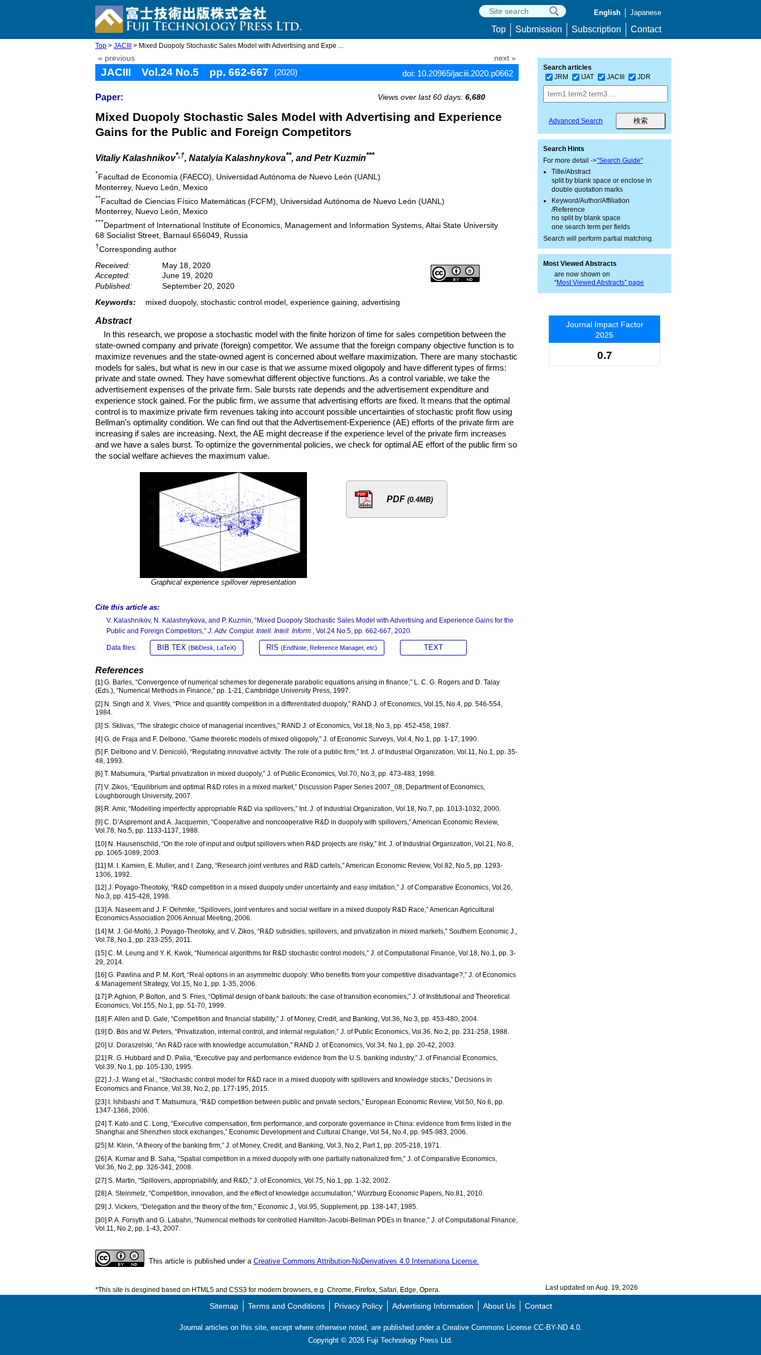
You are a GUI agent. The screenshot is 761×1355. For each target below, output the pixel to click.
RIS (321, 647)
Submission (538, 29)
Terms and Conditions (286, 1305)
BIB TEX (196, 647)
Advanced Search (576, 121)
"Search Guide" (620, 160)
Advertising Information (433, 1305)
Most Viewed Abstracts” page (600, 282)
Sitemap (223, 1305)
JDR (644, 77)
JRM (561, 77)
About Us (499, 1305)
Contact (646, 29)
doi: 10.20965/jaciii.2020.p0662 (457, 73)
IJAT (587, 77)
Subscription (596, 29)
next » (505, 58)
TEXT (433, 647)
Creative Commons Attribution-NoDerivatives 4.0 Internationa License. (366, 1261)
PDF (410, 499)
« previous (116, 58)
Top (498, 29)
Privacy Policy (358, 1305)
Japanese (645, 12)
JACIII (122, 46)
